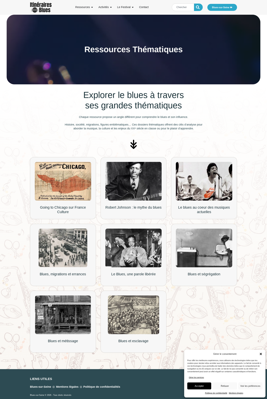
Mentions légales (236, 393)
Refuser (225, 386)
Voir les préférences (250, 386)
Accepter (199, 386)
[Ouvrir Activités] (111, 7)
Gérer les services (196, 377)
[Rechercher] (198, 7)
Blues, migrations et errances (63, 274)
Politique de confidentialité (216, 393)
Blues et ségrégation (204, 274)
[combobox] (183, 7)
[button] (260, 354)
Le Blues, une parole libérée (133, 274)
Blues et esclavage (133, 341)
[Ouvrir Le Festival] (132, 7)
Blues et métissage (63, 341)
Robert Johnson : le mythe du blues (133, 207)
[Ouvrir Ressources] (92, 7)
